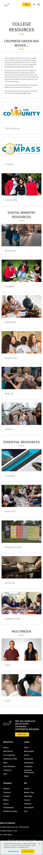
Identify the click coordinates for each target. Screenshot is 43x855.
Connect (7, 783)
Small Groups (11, 357)
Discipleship (10, 322)
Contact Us (7, 770)
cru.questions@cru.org (22, 93)
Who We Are (8, 751)
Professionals (8, 808)
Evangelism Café (12, 618)
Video (26, 776)
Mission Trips (29, 792)
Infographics (28, 763)
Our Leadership (9, 755)
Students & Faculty (10, 811)
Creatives (6, 792)
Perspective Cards (13, 547)
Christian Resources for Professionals (14, 827)
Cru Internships (6, 835)
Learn (26, 742)
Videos (8, 665)
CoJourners (10, 475)
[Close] (40, 843)
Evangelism (10, 286)
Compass (9, 164)
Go (25, 783)
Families (6, 796)
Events (26, 789)
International (28, 808)
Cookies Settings (13, 851)
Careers (27, 800)
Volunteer (27, 804)
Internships (28, 796)
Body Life (9, 393)
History (5, 747)
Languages (28, 766)
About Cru (22, 734)
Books (26, 755)
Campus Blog (11, 199)
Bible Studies (29, 751)
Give (26, 4)
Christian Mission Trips (8, 831)
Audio (7, 700)
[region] (21, 847)
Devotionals (28, 759)
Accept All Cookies (27, 851)
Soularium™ (10, 511)
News (5, 763)
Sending (8, 429)
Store (5, 774)
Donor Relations (9, 766)
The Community (12, 128)
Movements (10, 250)
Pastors (6, 804)
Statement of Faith (10, 759)
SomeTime (10, 582)
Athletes (6, 789)
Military (6, 800)
